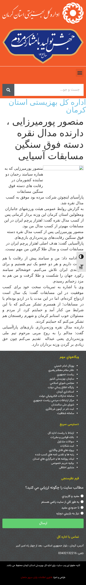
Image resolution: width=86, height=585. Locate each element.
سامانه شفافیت (65, 413)
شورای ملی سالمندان (62, 405)
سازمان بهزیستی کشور (61, 379)
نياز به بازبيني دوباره (67, 513)
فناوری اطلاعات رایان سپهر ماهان (36, 577)
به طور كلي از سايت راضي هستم (60, 502)
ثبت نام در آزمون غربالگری (60, 409)
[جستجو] (8, 90)
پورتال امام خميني (64, 366)
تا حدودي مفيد (70, 507)
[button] (80, 73)
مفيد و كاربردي (70, 496)
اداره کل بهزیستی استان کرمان (47, 105)
